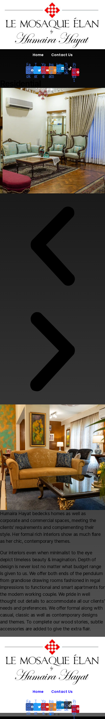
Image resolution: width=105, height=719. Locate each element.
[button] (52, 246)
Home (38, 54)
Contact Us (62, 54)
